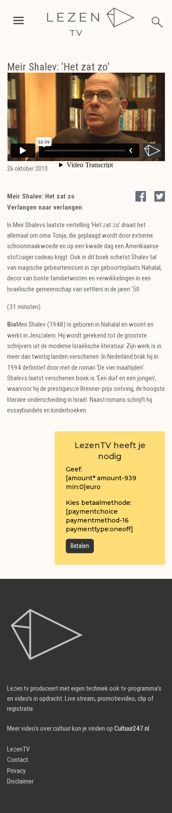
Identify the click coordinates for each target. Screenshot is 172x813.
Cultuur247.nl (131, 728)
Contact (17, 760)
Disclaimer (20, 781)
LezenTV (18, 749)
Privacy (16, 771)
